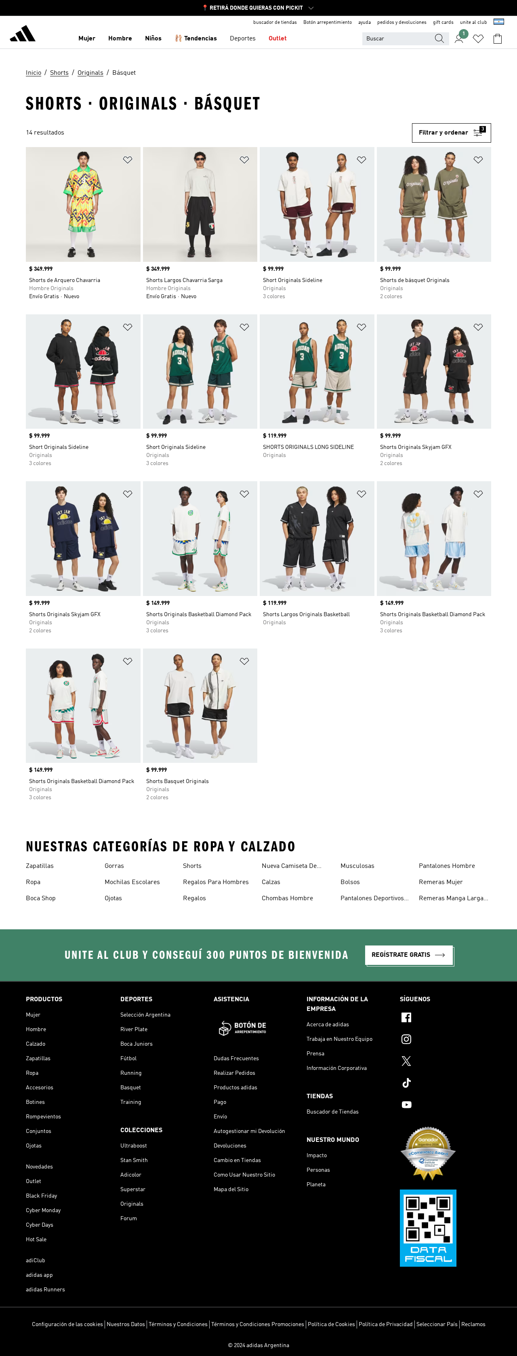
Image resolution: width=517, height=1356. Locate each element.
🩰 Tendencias (195, 39)
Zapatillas (40, 866)
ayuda (364, 22)
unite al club (473, 22)
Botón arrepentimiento (327, 22)
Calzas (271, 882)
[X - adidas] (445, 1062)
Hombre (120, 39)
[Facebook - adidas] (445, 1019)
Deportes (243, 39)
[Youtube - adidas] (445, 1106)
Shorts (192, 866)
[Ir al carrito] (497, 38)
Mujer (86, 39)
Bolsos (350, 882)
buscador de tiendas (275, 22)
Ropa (33, 882)
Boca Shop (41, 898)
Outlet (278, 39)
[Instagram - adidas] (445, 1040)
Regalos (194, 898)
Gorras (114, 866)
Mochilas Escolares (132, 882)
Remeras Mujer (441, 882)
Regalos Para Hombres (216, 882)
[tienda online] (23, 34)
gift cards (443, 22)
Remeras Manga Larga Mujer (451, 899)
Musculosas (357, 866)
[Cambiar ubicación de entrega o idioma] (498, 22)
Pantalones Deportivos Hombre (372, 899)
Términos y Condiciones (178, 1324)
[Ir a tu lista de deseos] (478, 38)
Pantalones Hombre (447, 866)
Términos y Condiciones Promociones (257, 1324)
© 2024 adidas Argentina (258, 1345)
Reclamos (473, 1324)
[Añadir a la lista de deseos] (127, 161)
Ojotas (113, 898)
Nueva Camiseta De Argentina (289, 867)
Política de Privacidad (386, 1324)
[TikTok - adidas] (445, 1084)
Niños (153, 39)
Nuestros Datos (126, 1324)
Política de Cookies (331, 1324)
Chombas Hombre (287, 898)
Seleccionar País (437, 1324)
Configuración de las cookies (67, 1324)
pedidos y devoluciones (402, 22)
